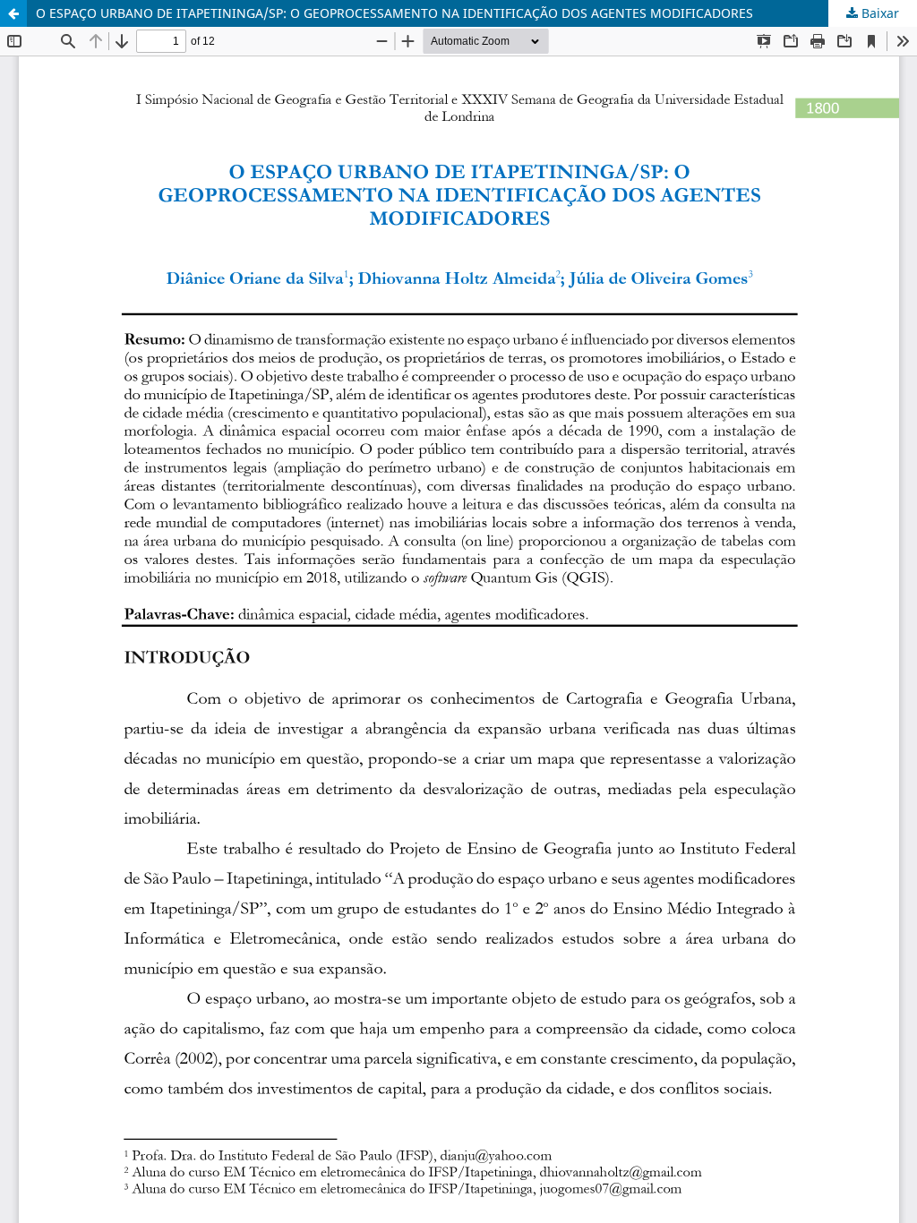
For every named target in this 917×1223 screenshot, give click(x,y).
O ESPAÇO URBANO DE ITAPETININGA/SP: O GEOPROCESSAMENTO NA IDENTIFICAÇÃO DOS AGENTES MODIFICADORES (394, 12)
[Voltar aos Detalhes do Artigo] (13, 13)
